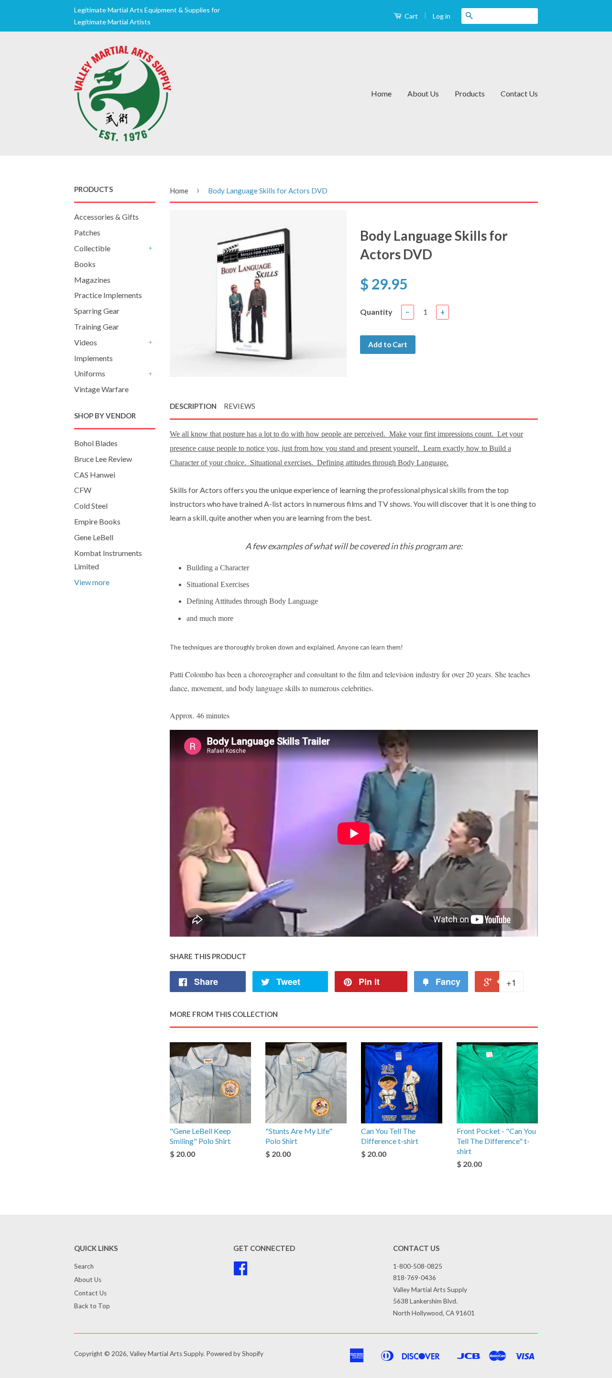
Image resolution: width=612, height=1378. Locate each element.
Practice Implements (108, 294)
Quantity (376, 311)
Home (381, 93)
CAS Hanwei (94, 474)
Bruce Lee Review (103, 458)
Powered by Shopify (234, 1353)
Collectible (92, 248)
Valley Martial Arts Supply (166, 1353)
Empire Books (97, 521)
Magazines (92, 279)
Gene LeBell (93, 537)
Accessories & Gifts (106, 216)
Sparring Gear (97, 310)
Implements (93, 358)
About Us (423, 93)
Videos (85, 342)
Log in (441, 16)
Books (85, 263)
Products (470, 93)
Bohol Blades (96, 443)
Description (193, 406)
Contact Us (519, 93)
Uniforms (89, 373)
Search (84, 1266)
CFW (82, 489)
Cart (410, 16)
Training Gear (96, 326)
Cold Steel (91, 505)
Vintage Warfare (101, 389)
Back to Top (92, 1306)
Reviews (239, 406)
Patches (87, 232)
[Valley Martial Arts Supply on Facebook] (240, 1271)
